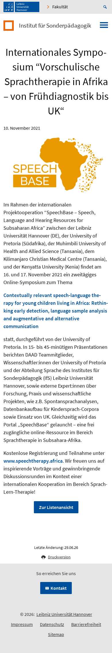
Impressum (22, 624)
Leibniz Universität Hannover (64, 614)
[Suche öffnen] (106, 7)
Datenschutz (52, 624)
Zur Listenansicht (56, 507)
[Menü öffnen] (104, 27)
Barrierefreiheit (86, 624)
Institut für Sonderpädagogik (55, 25)
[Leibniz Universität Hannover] (21, 7)
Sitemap (56, 634)
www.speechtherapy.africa (33, 460)
